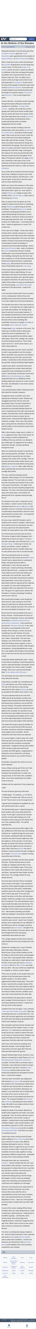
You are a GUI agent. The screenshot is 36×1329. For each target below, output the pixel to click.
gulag (8, 263)
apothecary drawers (15, 87)
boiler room (10, 376)
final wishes (18, 928)
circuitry (4, 109)
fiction (3, 47)
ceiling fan (5, 168)
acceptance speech (8, 53)
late (28, 1027)
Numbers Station (17, 625)
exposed (17, 325)
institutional (6, 965)
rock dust (29, 1099)
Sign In (32, 39)
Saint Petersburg (5, 1276)
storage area (20, 376)
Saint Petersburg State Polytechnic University (18, 1059)
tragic (14, 328)
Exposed (22, 1262)
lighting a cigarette (11, 466)
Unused (31, 1267)
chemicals (8, 1101)
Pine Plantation (13, 1257)
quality (11, 1237)
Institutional (5, 1270)
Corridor (22, 1270)
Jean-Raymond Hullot (9, 1130)
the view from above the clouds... (13, 1262)
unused (24, 325)
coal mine (26, 266)
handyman (18, 82)
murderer (21, 285)
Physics (31, 557)
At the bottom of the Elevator (16, 672)
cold (9, 1030)
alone (12, 325)
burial (7, 148)
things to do (22, 209)
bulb (26, 106)
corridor (22, 965)
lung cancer (15, 1081)
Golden (14, 1270)
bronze (21, 848)
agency (27, 506)
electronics (8, 95)
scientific (7, 65)
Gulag (13, 1273)
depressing (11, 207)
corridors (5, 1163)
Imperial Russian (10, 248)
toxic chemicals (22, 1267)
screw (21, 106)
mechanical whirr (16, 854)
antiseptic (28, 963)
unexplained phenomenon (20, 620)
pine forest (29, 116)
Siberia (10, 193)
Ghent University (21, 59)
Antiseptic (31, 1270)
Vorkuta (15, 198)
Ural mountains (17, 195)
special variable (24, 1237)
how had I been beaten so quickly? (14, 1011)
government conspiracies (10, 623)
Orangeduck (11, 47)
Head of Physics (7, 59)
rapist (30, 285)
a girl (23, 795)
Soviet (6, 251)
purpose (18, 506)
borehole (23, 689)
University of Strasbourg (10, 1128)
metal (26, 322)
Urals (22, 1257)
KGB (3, 684)
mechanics (28, 92)
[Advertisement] (18, 18)
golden (31, 158)
